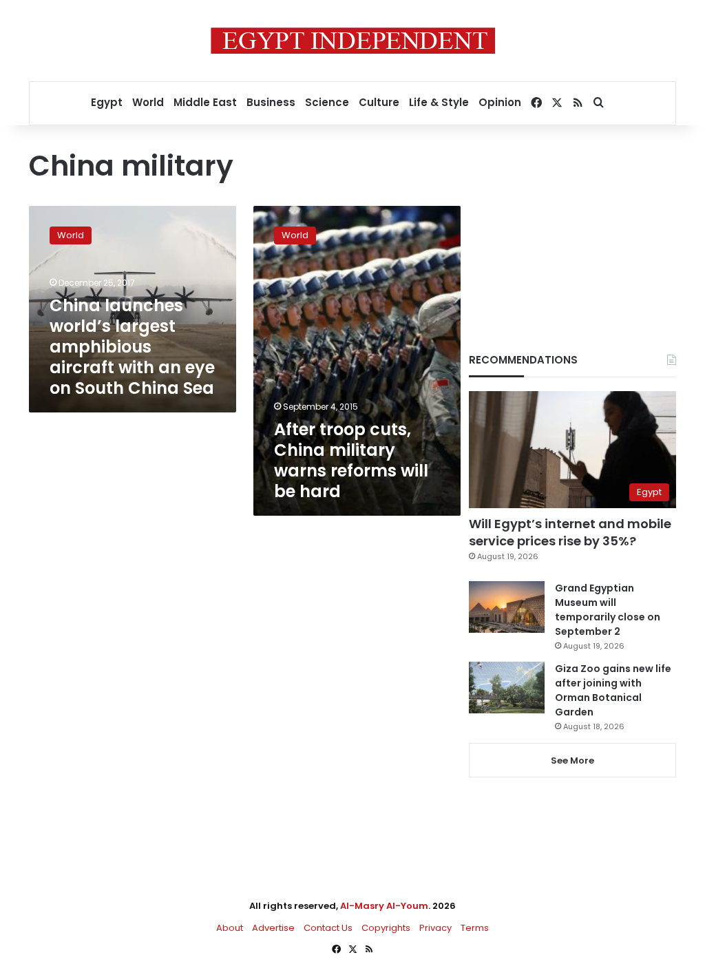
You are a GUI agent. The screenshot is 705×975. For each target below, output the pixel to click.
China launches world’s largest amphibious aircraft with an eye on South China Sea (132, 346)
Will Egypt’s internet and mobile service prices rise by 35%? (570, 532)
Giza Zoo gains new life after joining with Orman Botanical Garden (613, 690)
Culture (379, 102)
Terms (475, 927)
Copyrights (385, 927)
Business (270, 102)
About (229, 927)
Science (327, 102)
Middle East (205, 102)
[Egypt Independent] (353, 41)
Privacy (435, 927)
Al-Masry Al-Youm (384, 905)
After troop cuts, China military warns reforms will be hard (351, 460)
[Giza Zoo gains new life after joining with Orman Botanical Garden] (507, 687)
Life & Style (439, 102)
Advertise (273, 927)
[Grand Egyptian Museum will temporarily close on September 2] (507, 607)
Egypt (107, 102)
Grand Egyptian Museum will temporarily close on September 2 (607, 609)
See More (572, 760)
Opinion (499, 102)
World (148, 102)
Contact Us (328, 927)
